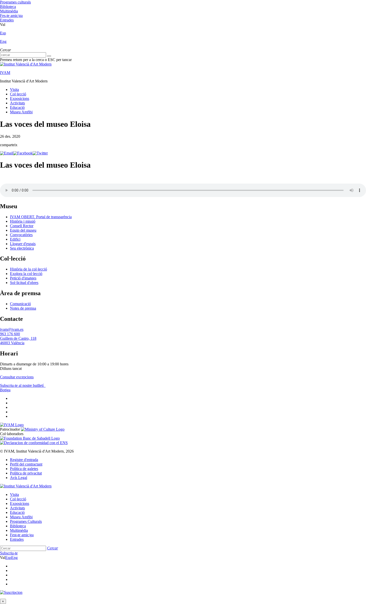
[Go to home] (12, 425)
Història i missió (22, 221)
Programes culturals (15, 2)
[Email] (6, 153)
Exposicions (19, 98)
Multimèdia (9, 11)
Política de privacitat (26, 473)
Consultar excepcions (17, 377)
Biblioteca (8, 6)
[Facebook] (23, 153)
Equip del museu (23, 230)
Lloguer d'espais (23, 244)
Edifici (15, 239)
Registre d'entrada (24, 460)
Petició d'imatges (23, 278)
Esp (3, 33)
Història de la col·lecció (28, 269)
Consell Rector (21, 226)
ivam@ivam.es (11, 329)
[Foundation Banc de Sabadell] (30, 438)
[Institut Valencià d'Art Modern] (26, 64)
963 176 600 (10, 334)
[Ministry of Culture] (42, 429)
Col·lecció (18, 94)
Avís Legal (18, 477)
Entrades (7, 20)
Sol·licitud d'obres (24, 282)
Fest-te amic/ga (22, 535)
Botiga (5, 390)
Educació (17, 107)
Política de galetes (24, 469)
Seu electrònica (22, 248)
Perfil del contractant (26, 464)
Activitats (17, 103)
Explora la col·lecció (26, 273)
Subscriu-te (9, 553)
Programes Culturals (26, 521)
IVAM (5, 72)
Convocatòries (21, 235)
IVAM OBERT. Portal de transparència (41, 217)
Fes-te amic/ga (11, 15)
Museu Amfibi (21, 112)
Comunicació (20, 304)
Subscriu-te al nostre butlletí (22, 385)
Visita (14, 89)
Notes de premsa (23, 308)
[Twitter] (40, 153)
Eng (3, 41)
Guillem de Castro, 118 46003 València (18, 340)
